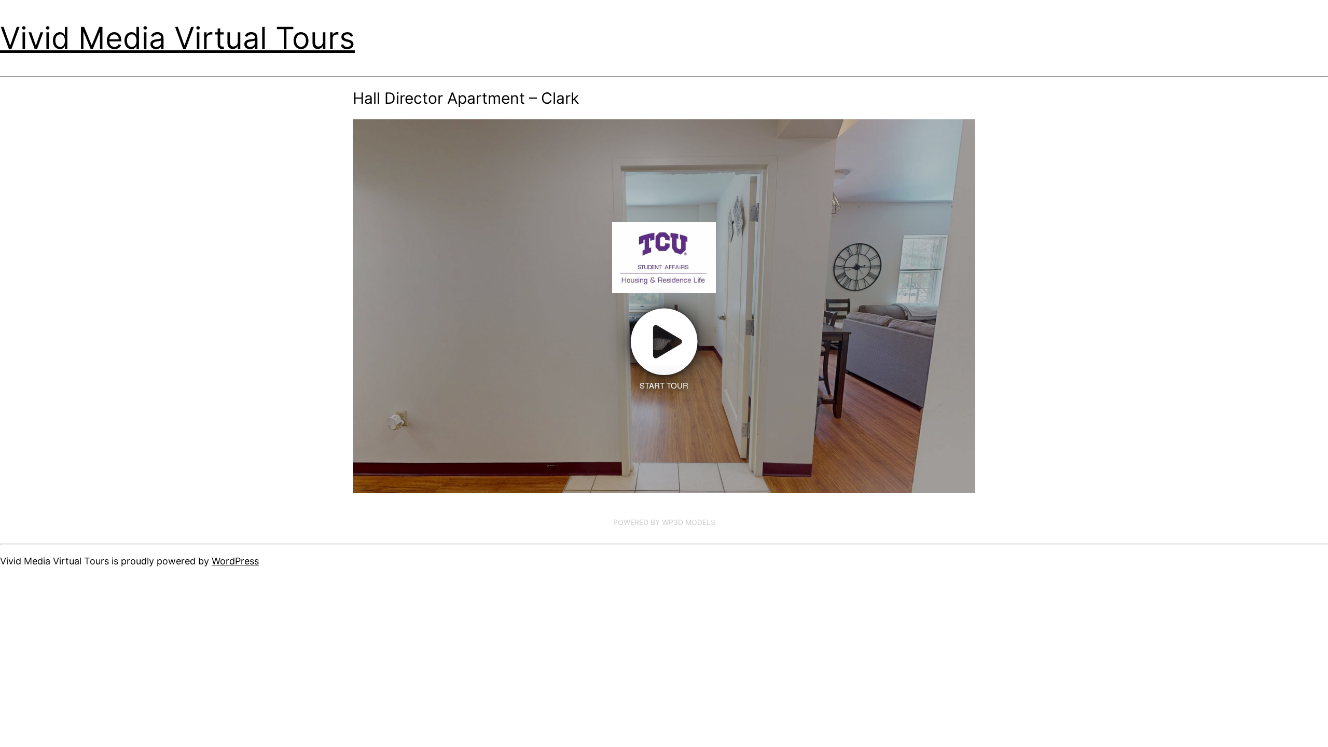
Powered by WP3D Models (664, 522)
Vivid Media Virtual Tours (177, 38)
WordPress (235, 561)
